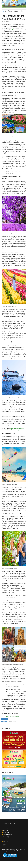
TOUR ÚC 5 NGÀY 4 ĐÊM (12, 716)
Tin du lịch (11, 719)
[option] (15, 11)
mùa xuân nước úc (12, 721)
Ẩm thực (5, 830)
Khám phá (6, 832)
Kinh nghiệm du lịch (8, 837)
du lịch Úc (13, 29)
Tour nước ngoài (7, 834)
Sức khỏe (5, 841)
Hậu (2, 21)
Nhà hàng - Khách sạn (9, 839)
